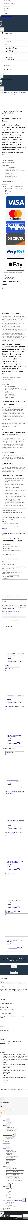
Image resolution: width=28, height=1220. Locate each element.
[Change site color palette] (6, 1216)
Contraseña (4, 601)
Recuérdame (6, 613)
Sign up (20, 623)
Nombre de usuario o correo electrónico (11, 596)
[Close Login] (2, 1099)
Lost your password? (14, 620)
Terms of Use (10, 608)
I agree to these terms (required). (11, 611)
